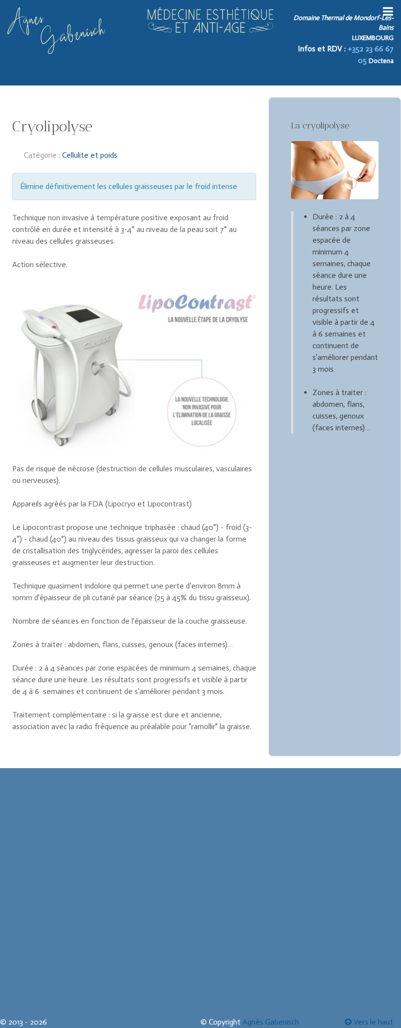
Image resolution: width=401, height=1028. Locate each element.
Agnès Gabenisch (271, 1022)
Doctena (381, 61)
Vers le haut (372, 1022)
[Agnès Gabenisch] (56, 30)
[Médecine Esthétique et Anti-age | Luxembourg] (210, 20)
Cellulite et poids (89, 155)
